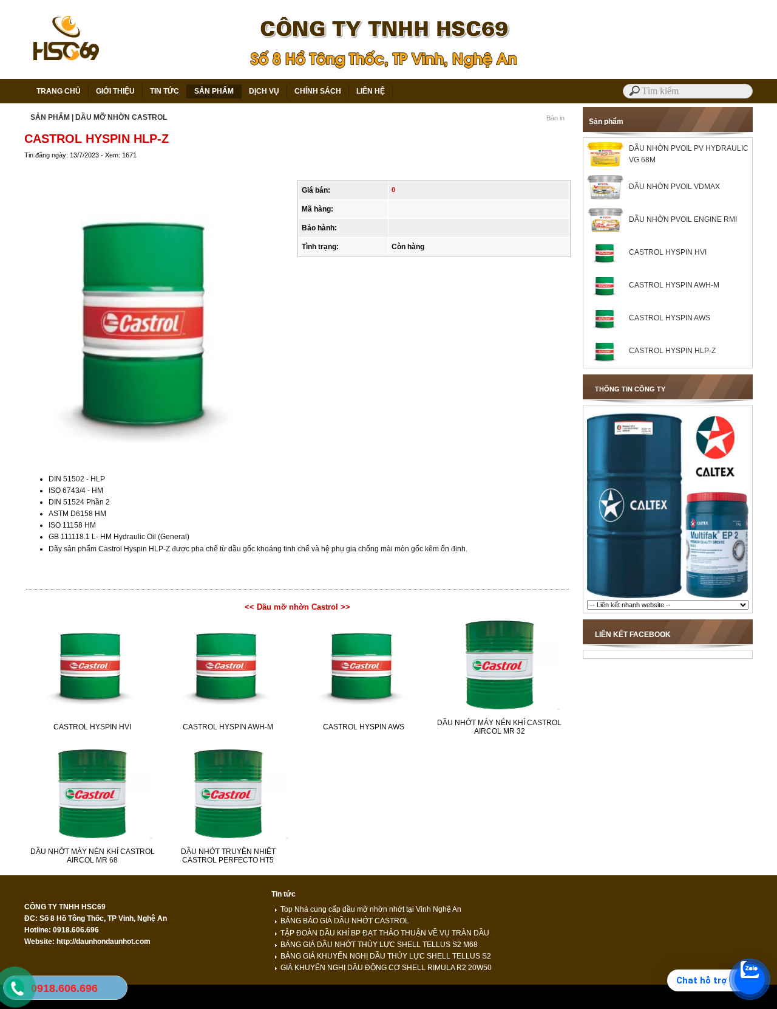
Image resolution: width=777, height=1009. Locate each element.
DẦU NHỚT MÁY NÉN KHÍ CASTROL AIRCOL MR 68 (92, 855)
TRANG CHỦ (58, 91)
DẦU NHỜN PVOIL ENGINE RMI (683, 219)
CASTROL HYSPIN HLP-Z (672, 350)
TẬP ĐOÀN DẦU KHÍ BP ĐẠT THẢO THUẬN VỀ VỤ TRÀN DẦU (384, 933)
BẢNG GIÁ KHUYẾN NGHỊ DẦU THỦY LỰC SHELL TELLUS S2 (385, 956)
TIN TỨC (164, 91)
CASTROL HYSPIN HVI (92, 727)
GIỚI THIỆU (115, 91)
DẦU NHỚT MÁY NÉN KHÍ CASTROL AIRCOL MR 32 (499, 726)
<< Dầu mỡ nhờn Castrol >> (297, 606)
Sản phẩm (606, 121)
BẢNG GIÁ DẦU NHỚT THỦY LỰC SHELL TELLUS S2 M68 (379, 944)
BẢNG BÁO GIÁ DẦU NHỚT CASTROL (344, 921)
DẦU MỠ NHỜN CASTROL (121, 117)
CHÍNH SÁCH (317, 91)
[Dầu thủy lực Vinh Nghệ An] (667, 597)
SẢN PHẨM (214, 91)
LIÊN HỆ (370, 91)
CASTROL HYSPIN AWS (363, 727)
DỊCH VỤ (264, 91)
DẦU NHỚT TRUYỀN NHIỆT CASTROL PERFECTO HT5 (228, 855)
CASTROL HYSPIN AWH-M (228, 727)
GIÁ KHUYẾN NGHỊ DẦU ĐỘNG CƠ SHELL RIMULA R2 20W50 (386, 967)
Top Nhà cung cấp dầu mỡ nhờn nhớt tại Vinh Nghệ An (370, 909)
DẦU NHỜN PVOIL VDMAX (674, 186)
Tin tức (283, 894)
